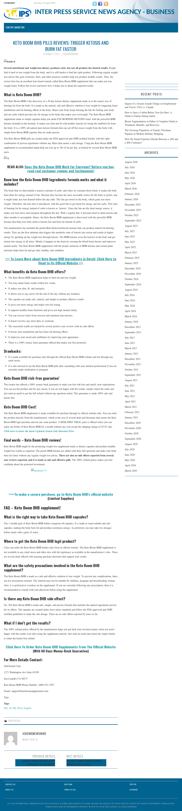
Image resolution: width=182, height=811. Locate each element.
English (27, 708)
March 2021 (131, 406)
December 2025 (133, 204)
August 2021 (131, 380)
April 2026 (130, 183)
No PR (12, 708)
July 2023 (130, 337)
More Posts (30, 739)
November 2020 (133, 428)
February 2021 (132, 412)
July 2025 (130, 231)
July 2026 (130, 167)
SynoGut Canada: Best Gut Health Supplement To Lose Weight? (38, 762)
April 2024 (130, 311)
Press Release (14, 720)
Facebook (134, 789)
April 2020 (130, 465)
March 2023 (131, 348)
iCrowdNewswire (70, 54)
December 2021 (133, 359)
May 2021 (130, 396)
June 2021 (130, 390)
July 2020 (130, 449)
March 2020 (131, 470)
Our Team (68, 784)
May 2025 (130, 241)
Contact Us (10, 784)
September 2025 (133, 220)
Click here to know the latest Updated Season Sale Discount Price (39, 431)
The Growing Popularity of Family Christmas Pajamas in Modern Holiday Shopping (148, 131)
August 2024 (131, 289)
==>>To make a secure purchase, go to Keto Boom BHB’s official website (61, 494)
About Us (9, 789)
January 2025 (131, 263)
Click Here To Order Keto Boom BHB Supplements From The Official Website (61, 646)
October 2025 (131, 215)
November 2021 (133, 364)
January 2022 (131, 353)
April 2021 (130, 401)
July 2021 (130, 385)
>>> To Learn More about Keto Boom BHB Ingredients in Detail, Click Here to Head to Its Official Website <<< (60, 260)
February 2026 (132, 194)
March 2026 (131, 188)
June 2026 (130, 172)
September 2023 (133, 332)
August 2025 (131, 225)
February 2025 (132, 257)
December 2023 (133, 327)
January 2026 (131, 199)
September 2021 (133, 374)
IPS (6, 708)
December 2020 (133, 422)
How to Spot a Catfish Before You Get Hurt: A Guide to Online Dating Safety (148, 114)
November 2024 (133, 273)
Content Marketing (15, 27)
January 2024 (131, 321)
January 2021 (131, 417)
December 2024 (133, 268)
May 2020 (130, 460)
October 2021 (131, 369)
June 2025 (130, 236)
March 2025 (131, 252)
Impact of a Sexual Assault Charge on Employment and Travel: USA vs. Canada (150, 105)
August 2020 (131, 444)
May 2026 (130, 178)
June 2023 (130, 343)
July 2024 (130, 295)
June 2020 (130, 454)
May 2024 (130, 305)
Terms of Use (70, 789)
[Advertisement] (151, 62)
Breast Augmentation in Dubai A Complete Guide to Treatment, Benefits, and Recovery (151, 123)
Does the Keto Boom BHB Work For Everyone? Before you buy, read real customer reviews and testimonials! (69, 168)
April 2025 (130, 247)
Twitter (133, 784)
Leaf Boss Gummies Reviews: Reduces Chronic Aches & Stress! (83, 762)
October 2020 (131, 433)
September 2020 (133, 438)
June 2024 (130, 300)
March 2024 (131, 316)
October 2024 (131, 279)
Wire (19, 708)
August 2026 (131, 162)
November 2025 (133, 209)
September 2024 (133, 284)
